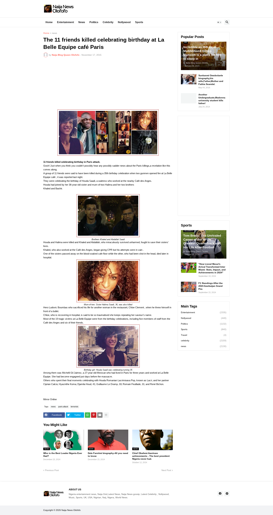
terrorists (74, 407)
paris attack (63, 407)
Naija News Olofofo (71, 510)
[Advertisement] (108, 83)
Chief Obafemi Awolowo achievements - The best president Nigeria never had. (151, 456)
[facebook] (220, 493)
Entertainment (65, 22)
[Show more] (106, 415)
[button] (219, 22)
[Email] (100, 415)
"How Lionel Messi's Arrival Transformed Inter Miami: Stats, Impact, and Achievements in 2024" (212, 268)
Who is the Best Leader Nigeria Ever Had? (62, 454)
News (81, 22)
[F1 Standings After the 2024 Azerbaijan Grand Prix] (188, 287)
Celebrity (108, 22)
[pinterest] (227, 493)
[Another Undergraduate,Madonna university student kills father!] (188, 98)
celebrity (203, 340)
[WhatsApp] (87, 415)
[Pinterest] (93, 415)
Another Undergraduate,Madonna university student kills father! (211, 99)
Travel (203, 335)
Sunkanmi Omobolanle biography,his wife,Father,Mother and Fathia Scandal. (210, 79)
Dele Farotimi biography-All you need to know (108, 454)
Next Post (166, 470)
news (54, 33)
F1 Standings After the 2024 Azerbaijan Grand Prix (210, 286)
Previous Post (52, 470)
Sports (139, 22)
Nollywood (124, 22)
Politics (93, 22)
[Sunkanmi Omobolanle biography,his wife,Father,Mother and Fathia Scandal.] (188, 79)
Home (49, 22)
